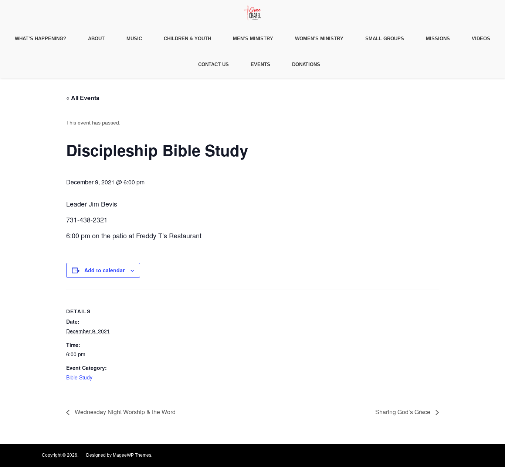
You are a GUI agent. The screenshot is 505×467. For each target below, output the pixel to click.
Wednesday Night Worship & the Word (124, 412)
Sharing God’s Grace (403, 412)
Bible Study (79, 377)
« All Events (82, 97)
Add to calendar (104, 270)
